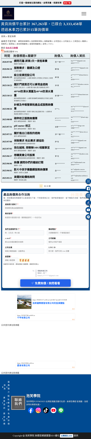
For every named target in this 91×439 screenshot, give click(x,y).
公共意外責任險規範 (10, 325)
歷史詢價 (4, 419)
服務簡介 (9, 387)
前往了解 (67, 3)
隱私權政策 (8, 403)
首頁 (5, 387)
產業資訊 (4, 403)
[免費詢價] (88, 181)
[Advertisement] (45, 342)
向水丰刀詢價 (12, 48)
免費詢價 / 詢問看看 (47, 283)
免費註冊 (9, 419)
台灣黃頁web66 (66, 436)
